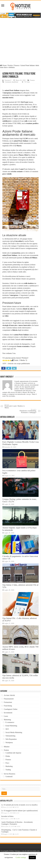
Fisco (7, 763)
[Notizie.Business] (20, 6)
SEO (7, 729)
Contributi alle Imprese (13, 753)
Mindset (6, 747)
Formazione (8, 702)
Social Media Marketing (13, 732)
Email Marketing (11, 726)
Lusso (6, 716)
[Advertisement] (20, 41)
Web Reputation (11, 739)
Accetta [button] (32, 857)
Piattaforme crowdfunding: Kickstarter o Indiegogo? (28, 411)
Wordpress (9, 742)
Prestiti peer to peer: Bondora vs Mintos (15, 406)
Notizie (10, 65)
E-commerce (9, 722)
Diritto (7, 756)
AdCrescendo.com (33, 851)
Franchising (8, 706)
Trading (8, 770)
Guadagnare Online (10, 709)
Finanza (16, 65)
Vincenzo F (7, 80)
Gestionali (8, 776)
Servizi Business (9, 774)
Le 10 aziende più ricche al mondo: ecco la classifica (19, 805)
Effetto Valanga (14, 851)
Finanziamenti (9, 699)
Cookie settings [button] (21, 857)
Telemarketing (10, 736)
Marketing (7, 720)
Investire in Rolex (7, 816)
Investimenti (8, 713)
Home (4, 65)
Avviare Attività (9, 695)
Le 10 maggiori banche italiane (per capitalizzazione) (19, 810)
